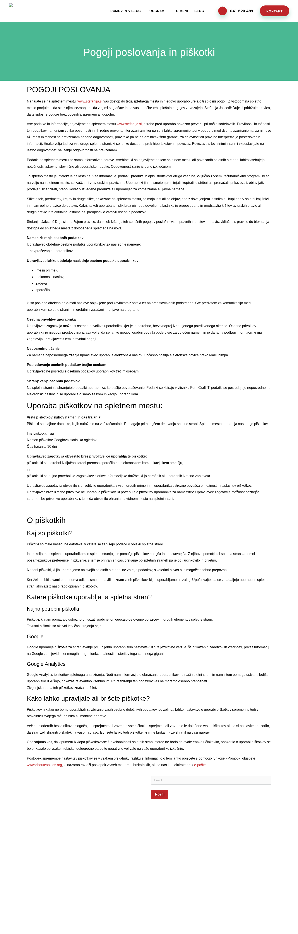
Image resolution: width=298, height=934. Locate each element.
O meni (182, 11)
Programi (156, 11)
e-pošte (200, 765)
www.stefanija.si (90, 101)
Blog (199, 11)
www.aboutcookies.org (44, 765)
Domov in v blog (125, 11)
